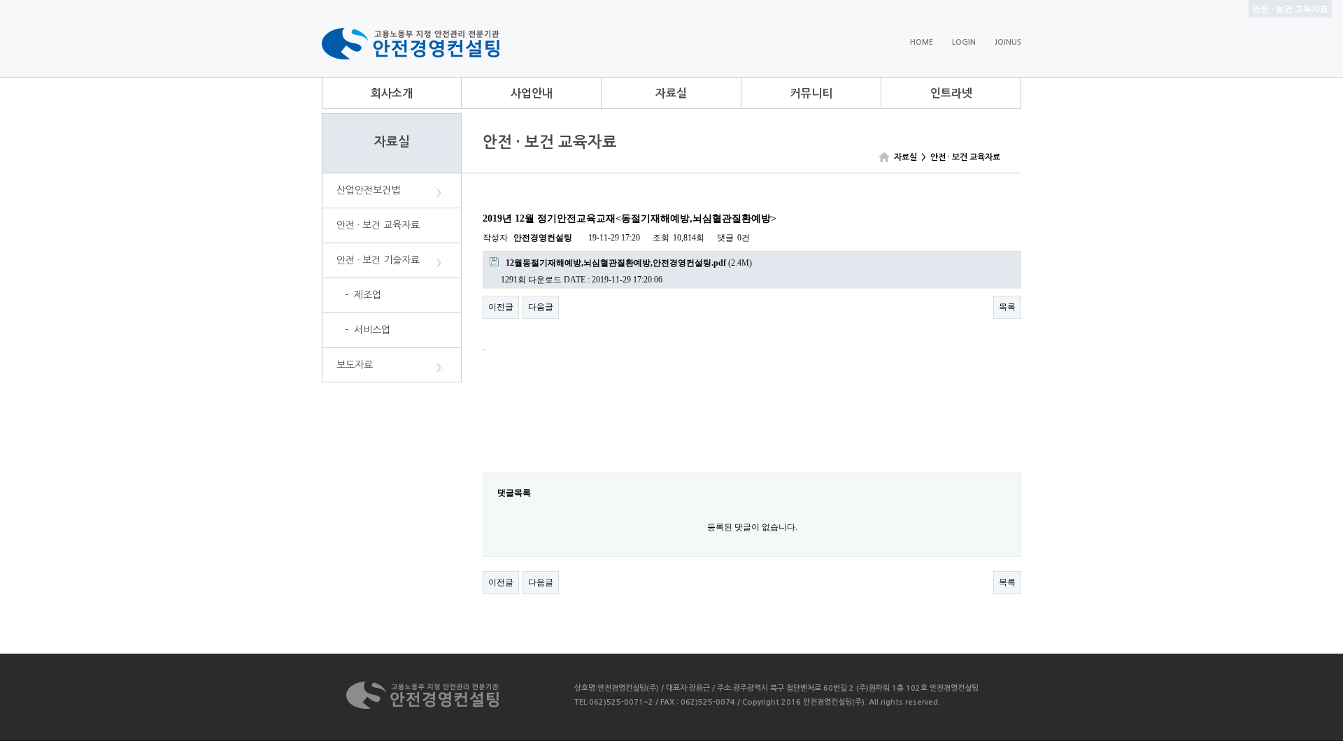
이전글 (500, 307)
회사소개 (392, 93)
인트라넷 (951, 93)
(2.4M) (629, 263)
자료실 (671, 93)
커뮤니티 (811, 93)
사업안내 (532, 93)
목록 (1007, 307)
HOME (921, 42)
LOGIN (964, 42)
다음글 (540, 307)
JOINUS (1008, 42)
